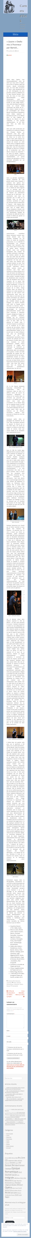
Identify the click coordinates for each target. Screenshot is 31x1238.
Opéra (21, 984)
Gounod (8, 1174)
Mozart (13, 1182)
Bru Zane (21, 1157)
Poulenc (13, 1188)
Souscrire (10, 1222)
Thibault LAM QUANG (10, 1121)
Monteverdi (8, 1183)
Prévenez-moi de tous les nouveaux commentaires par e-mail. (15, 1049)
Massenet (8, 1180)
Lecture (7, 1142)
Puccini (16, 1188)
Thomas (13, 1195)
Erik (18, 51)
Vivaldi (20, 1195)
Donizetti (12, 1163)
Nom (8, 1030)
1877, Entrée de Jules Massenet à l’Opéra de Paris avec (15, 1113)
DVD (15, 982)
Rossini (9, 986)
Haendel (14, 1175)
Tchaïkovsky (8, 1195)
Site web (9, 1042)
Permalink (15, 986)
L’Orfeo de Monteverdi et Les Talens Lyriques (11, 993)
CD (6, 1160)
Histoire (7, 1140)
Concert (7, 1135)
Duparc (16, 1162)
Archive (6, 1157)
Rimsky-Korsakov (13, 1190)
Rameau (7, 1190)
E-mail (9, 1036)
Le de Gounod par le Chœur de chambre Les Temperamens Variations (15, 1123)
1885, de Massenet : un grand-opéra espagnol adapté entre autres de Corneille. (14, 1099)
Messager (14, 1180)
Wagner (7, 1197)
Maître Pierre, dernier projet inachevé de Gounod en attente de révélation (15, 1116)
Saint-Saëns (13, 1193)
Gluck (20, 1172)
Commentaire (11, 1013)
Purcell (20, 1188)
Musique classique (10, 1146)
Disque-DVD (11, 981)
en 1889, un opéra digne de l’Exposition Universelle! (14, 1094)
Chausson (7, 1162)
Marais (18, 1178)
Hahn (18, 1175)
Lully (15, 1178)
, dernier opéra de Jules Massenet (14, 1110)
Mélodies (13, 1185)
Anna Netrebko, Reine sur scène (20, 992)
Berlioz (13, 1157)
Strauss (19, 1192)
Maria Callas (23, 1178)
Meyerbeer (19, 1180)
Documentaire (9, 1139)
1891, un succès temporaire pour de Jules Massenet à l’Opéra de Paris (14, 1091)
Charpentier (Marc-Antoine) (15, 1160)
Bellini (10, 1158)
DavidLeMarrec (9, 1118)
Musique (8, 1144)
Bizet (16, 1158)
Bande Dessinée (9, 1133)
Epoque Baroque (12, 1165)
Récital (7, 1192)
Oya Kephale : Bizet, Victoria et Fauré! (13, 1097)
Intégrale (16, 984)
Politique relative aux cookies (19, 1231)
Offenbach (20, 1185)
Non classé (8, 1147)
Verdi (16, 1195)
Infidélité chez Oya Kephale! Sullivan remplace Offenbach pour (15, 1088)
